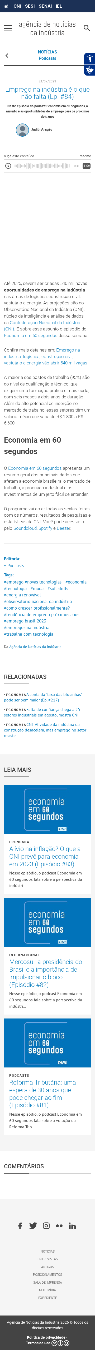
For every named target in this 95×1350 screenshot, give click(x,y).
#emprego (13, 582)
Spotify (45, 528)
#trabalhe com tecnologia (28, 634)
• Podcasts (14, 565)
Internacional (24, 955)
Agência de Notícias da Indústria (35, 646)
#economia (76, 582)
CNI (17, 6)
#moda (37, 588)
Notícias (48, 1251)
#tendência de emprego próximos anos (41, 614)
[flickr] (59, 1226)
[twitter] (33, 1226)
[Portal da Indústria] (6, 6)
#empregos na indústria (26, 627)
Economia (16, 695)
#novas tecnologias (43, 582)
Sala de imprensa (47, 1282)
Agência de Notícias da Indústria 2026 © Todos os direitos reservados (47, 1325)
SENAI (45, 6)
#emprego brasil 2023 (25, 621)
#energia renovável (22, 594)
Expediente (47, 1297)
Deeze (63, 528)
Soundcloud (25, 528)
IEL (59, 6)
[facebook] (20, 1226)
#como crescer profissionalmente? (37, 608)
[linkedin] (72, 1226)
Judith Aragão (41, 129)
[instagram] (46, 1226)
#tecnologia (15, 588)
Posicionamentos (47, 1274)
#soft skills (58, 588)
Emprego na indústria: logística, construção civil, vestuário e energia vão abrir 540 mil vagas (45, 356)
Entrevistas (47, 1259)
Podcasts (19, 1075)
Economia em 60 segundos (31, 335)
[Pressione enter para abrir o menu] (8, 28)
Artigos (47, 1267)
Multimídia (47, 1290)
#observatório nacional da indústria (38, 601)
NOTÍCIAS (47, 52)
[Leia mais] (47, 809)
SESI (30, 6)
